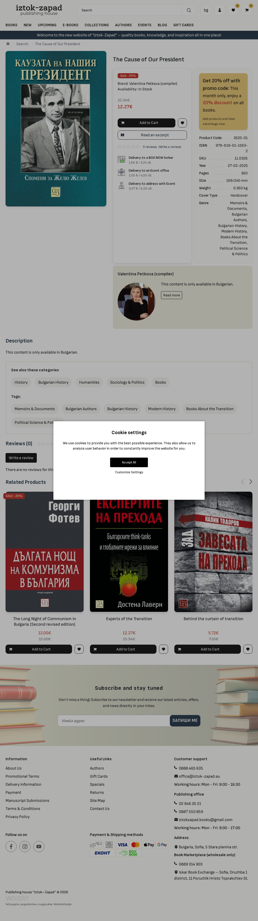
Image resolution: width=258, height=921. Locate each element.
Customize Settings (129, 472)
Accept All (129, 462)
